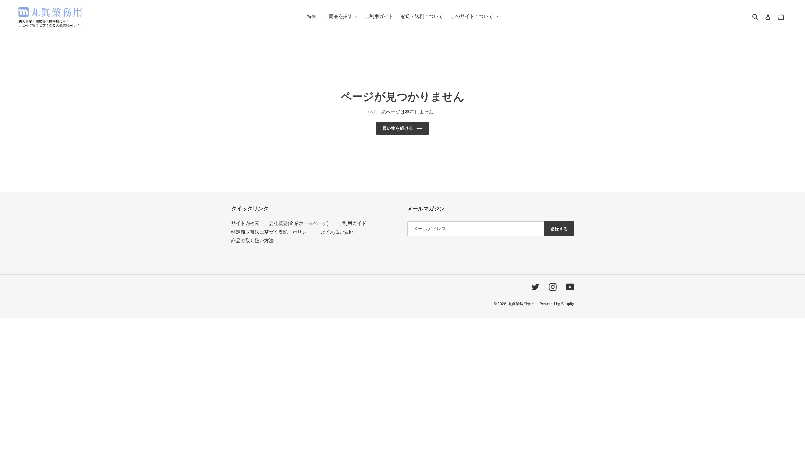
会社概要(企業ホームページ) (299, 223)
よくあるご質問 (337, 232)
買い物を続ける (397, 128)
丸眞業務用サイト (523, 304)
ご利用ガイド (352, 223)
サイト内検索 (245, 223)
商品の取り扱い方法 (252, 240)
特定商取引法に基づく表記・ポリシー (271, 232)
